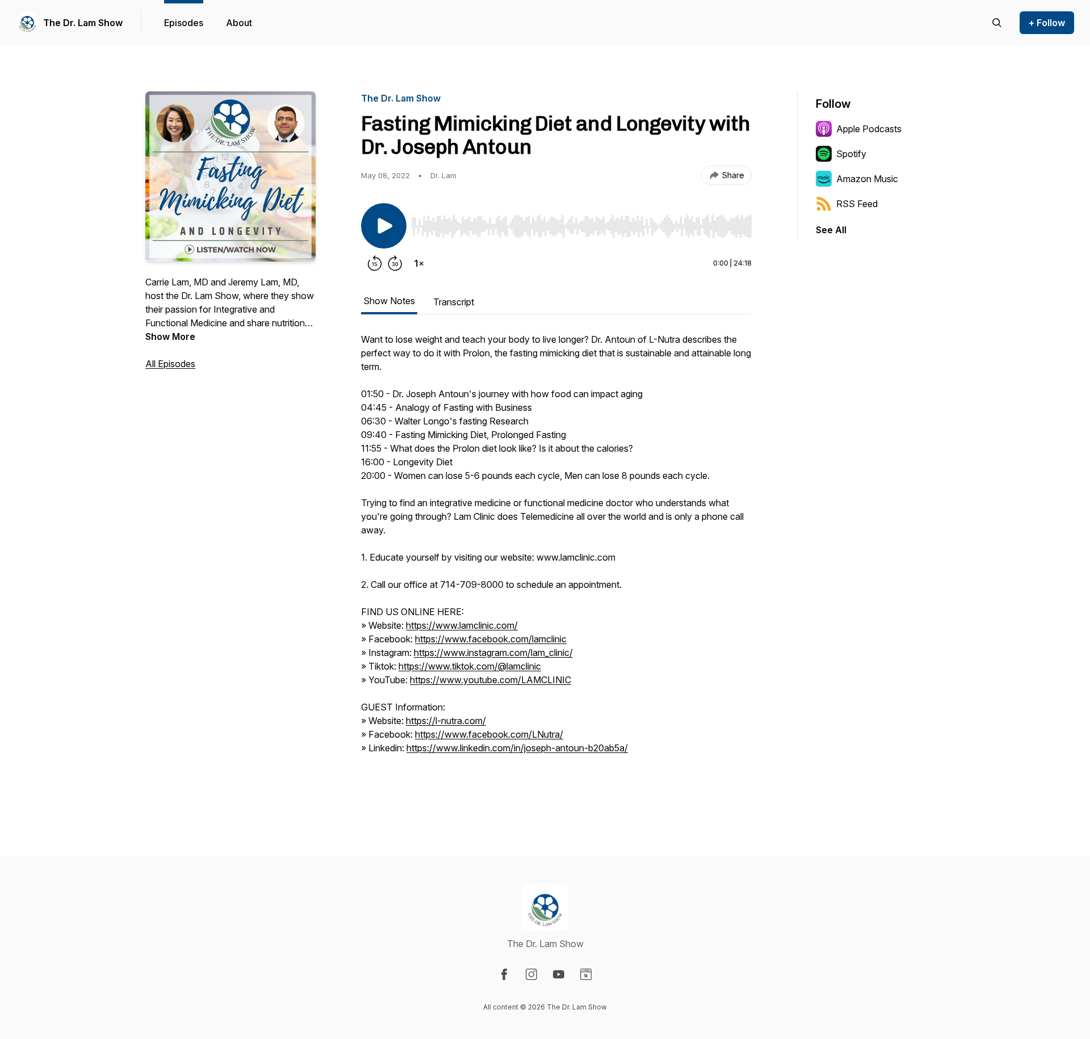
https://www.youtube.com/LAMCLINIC (490, 679)
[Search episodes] (996, 23)
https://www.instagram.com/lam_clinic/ (493, 652)
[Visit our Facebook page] (504, 974)
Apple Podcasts (869, 128)
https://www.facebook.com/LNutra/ (489, 734)
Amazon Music (867, 178)
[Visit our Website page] (586, 974)
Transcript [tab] (453, 302)
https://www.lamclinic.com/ (462, 625)
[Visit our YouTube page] (558, 974)
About (239, 22)
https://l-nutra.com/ (446, 720)
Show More (170, 336)
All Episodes (170, 363)
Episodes (183, 22)
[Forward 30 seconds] (395, 263)
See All (831, 229)
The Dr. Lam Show (83, 22)
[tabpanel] (556, 563)
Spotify (851, 153)
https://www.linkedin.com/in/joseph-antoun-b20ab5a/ (517, 748)
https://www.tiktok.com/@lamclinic (470, 666)
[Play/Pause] (383, 226)
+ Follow (1047, 22)
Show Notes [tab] (389, 300)
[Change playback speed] (419, 263)
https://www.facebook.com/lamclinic (491, 639)
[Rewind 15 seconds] (375, 263)
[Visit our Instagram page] (531, 974)
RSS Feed (857, 203)
